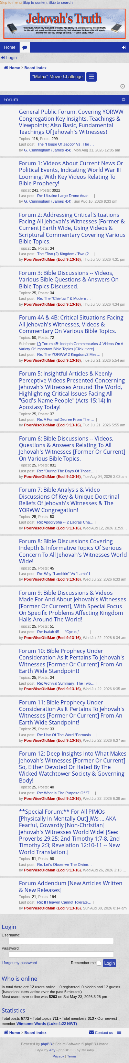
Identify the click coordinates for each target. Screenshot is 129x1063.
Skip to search (61, 2)
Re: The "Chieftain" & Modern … (64, 298)
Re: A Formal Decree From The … (65, 419)
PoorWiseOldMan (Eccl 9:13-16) (52, 259)
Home (9, 47)
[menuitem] (101, 1032)
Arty (52, 1050)
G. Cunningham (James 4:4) (48, 150)
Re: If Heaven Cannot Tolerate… (64, 902)
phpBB (46, 1044)
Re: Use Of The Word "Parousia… (66, 735)
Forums (26, 49)
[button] (91, 77)
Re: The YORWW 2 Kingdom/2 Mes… (68, 354)
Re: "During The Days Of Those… (66, 471)
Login (11, 57)
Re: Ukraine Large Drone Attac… (64, 196)
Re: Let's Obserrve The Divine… (64, 864)
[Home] (64, 23)
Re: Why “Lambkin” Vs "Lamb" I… (65, 574)
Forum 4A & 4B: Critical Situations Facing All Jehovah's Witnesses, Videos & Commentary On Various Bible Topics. (71, 324)
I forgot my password (19, 963)
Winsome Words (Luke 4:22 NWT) (47, 1024)
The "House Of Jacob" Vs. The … (65, 144)
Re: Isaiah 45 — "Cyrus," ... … (62, 632)
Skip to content (35, 2)
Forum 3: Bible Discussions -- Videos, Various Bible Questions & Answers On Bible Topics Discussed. (69, 279)
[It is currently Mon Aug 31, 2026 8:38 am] (122, 87)
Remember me (84, 963)
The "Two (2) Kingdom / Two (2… (65, 254)
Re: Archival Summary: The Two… (66, 683)
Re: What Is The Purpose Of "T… (65, 793)
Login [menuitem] (125, 49)
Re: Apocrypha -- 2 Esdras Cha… (65, 522)
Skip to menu (11, 2)
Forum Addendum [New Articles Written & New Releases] (70, 886)
